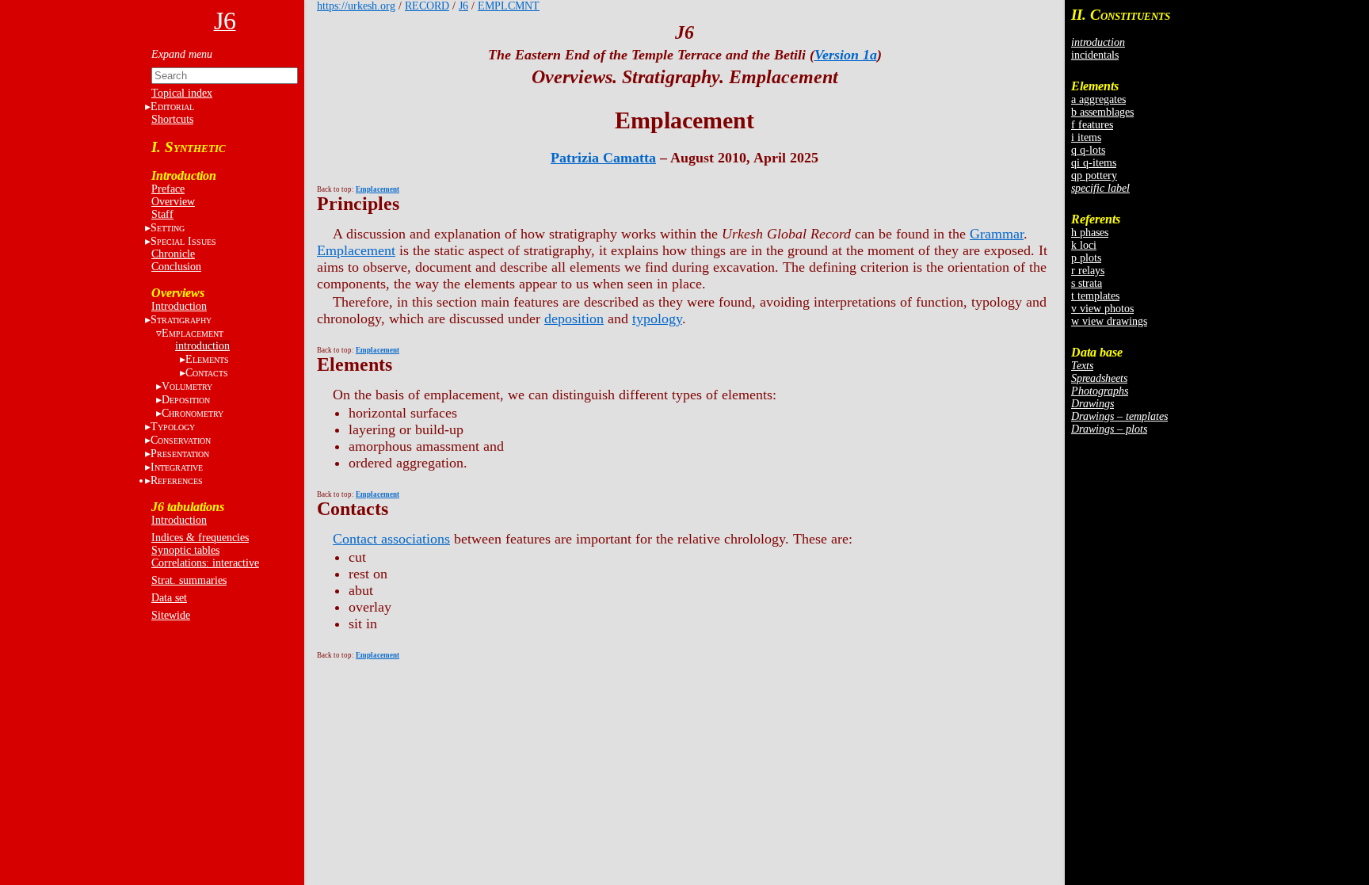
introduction (202, 346)
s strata (1086, 283)
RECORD (427, 6)
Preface (168, 189)
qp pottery (1094, 175)
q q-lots (1088, 150)
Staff (162, 214)
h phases (1089, 232)
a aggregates (1098, 99)
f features (1092, 125)
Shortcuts (172, 119)
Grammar (997, 234)
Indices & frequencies (200, 538)
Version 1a (845, 55)
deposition (574, 318)
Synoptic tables (185, 550)
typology (657, 318)
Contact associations (391, 539)
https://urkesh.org (356, 6)
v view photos (1102, 309)
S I (183, 241)
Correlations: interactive (205, 563)
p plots (1086, 258)
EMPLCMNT (509, 6)
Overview (173, 202)
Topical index (181, 93)
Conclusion (176, 267)
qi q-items (1093, 163)
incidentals (1095, 55)
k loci (1083, 245)
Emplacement (356, 250)
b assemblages (1102, 112)
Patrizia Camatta (603, 158)
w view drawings (1109, 321)
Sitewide (170, 615)
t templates (1095, 296)
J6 (463, 6)
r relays (1087, 271)
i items (1086, 137)
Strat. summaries (189, 580)
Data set (169, 598)
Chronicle (173, 254)
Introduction (179, 306)
